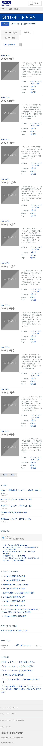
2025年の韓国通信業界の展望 (15, 616)
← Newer (4, 475)
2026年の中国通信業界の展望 (14, 576)
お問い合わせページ (23, 645)
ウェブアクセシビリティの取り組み (12, 720)
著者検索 (27, 32)
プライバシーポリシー (8, 714)
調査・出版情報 (14, 9)
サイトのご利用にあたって (10, 707)
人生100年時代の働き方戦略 (12, 675)
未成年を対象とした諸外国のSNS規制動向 (19, 593)
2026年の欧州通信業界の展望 (14, 580)
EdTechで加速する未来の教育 (14, 605)
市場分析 (33, 86)
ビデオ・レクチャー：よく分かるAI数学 (17, 670)
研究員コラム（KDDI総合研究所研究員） (15, 537)
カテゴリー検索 (9, 37)
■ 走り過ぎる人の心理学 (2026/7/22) (15, 545)
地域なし (33, 89)
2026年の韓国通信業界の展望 (14, 597)
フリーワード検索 (11, 33)
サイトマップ (5, 727)
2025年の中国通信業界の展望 (14, 601)
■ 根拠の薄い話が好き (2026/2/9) (14, 556)
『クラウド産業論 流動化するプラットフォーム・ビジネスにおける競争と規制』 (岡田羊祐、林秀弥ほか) (21, 689)
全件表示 (5, 24)
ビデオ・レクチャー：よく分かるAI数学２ (18, 666)
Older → (13, 475)
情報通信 (33, 92)
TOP (2, 9)
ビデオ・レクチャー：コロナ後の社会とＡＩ (19, 662)
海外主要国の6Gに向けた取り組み (15, 584)
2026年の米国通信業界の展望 (14, 589)
